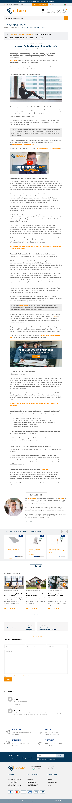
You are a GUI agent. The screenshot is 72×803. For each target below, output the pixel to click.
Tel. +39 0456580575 (13, 782)
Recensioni (49, 781)
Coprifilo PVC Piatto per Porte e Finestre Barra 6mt (14, 550)
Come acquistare (31, 781)
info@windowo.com (56, 4)
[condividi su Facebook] (32, 566)
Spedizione (30, 779)
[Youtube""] (60, 801)
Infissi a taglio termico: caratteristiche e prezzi (56, 594)
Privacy (48, 784)
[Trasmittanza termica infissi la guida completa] (36, 582)
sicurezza (54, 316)
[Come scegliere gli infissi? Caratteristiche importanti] (14, 582)
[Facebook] (27, 521)
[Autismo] (52, 767)
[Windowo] (15, 11)
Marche (29, 778)
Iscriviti (60, 755)
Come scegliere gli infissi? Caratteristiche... (13, 594)
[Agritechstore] (48, 767)
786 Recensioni (11, 4)
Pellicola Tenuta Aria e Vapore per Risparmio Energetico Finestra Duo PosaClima (34, 551)
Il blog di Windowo (40, 4)
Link (55, 759)
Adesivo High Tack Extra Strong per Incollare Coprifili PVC (57, 551)
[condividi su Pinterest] (40, 566)
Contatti (49, 778)
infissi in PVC (23, 305)
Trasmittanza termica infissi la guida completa (35, 594)
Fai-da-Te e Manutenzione (14, 38)
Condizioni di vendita (52, 782)
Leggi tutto (9, 608)
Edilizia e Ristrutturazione (22, 34)
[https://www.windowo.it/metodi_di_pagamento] (36, 791)
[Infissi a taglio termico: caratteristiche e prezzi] (58, 582)
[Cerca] (66, 18)
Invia (8, 679)
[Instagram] (56, 801)
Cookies (49, 785)
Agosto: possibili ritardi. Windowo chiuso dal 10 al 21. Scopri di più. (36, 1)
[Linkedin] (63, 801)
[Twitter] (58, 801)
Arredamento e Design (43, 34)
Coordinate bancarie (32, 785)
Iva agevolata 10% (31, 782)
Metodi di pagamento (32, 784)
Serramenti (13, 60)
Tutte (7, 34)
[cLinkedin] (31, 521)
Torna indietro (36, 636)
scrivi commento (53, 49)
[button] (48, 11)
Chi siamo (49, 779)
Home (6, 27)
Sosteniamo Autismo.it (32, 787)
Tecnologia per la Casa (34, 38)
